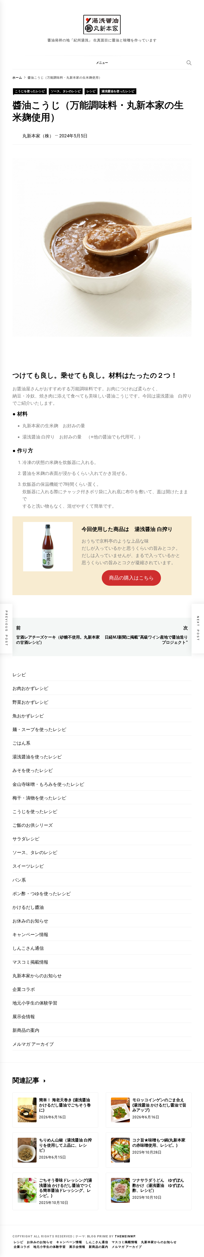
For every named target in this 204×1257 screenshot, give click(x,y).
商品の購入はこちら (131, 578)
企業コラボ (23, 989)
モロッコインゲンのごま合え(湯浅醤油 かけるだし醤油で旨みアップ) (159, 1105)
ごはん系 (21, 743)
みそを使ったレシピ (32, 770)
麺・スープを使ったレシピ (39, 729)
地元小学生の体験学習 (34, 1003)
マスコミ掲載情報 (30, 962)
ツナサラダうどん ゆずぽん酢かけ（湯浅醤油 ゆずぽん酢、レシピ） (158, 1185)
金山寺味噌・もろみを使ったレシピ (48, 784)
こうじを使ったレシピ (30, 91)
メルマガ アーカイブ (33, 1044)
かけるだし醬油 (28, 907)
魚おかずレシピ (28, 715)
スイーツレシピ (28, 866)
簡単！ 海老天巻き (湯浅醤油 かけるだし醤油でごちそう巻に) (65, 1105)
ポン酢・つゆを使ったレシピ (41, 893)
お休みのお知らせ (30, 920)
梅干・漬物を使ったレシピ (39, 797)
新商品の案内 (25, 1030)
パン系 (19, 880)
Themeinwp (125, 1236)
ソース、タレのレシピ (66, 91)
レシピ (91, 91)
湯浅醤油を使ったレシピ (118, 91)
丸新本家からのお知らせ (37, 975)
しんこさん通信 (28, 948)
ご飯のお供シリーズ (32, 825)
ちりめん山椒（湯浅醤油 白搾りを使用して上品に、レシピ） (65, 1145)
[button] (102, 62)
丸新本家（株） (38, 135)
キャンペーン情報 (30, 934)
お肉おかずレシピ (30, 688)
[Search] (189, 63)
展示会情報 (23, 1016)
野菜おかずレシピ (30, 702)
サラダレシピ (25, 838)
